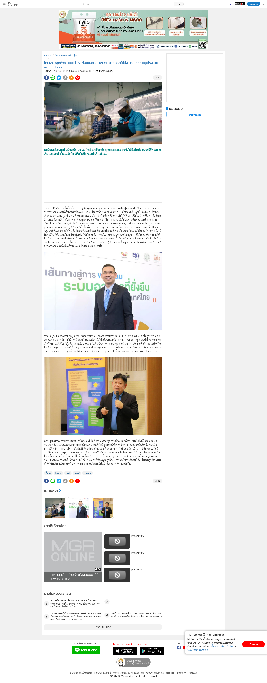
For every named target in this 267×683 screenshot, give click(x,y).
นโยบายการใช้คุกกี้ (102, 672)
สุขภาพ (77, 54)
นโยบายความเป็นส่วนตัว (81, 672)
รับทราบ (253, 644)
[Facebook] (179, 647)
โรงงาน (58, 473)
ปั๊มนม (48, 473)
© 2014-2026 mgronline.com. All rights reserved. (133, 676)
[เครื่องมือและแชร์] (263, 4)
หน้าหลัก (48, 54)
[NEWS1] (240, 3)
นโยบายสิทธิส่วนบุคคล (197, 649)
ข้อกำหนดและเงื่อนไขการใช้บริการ (128, 672)
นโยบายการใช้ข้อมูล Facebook (160, 672)
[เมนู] (4, 3)
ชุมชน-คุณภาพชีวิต (62, 54)
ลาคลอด (87, 473)
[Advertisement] (103, 181)
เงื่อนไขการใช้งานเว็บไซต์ (222, 646)
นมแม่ (76, 473)
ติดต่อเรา (193, 672)
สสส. (68, 473)
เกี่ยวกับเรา (181, 672)
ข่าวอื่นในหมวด (103, 627)
